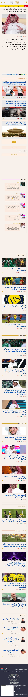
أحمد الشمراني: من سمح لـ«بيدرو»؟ (10, 651)
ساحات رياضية (21, 424)
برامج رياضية (22, 336)
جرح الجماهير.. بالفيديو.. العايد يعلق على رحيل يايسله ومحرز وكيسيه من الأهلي (15, 371)
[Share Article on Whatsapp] (22, 74)
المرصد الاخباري (21, 78)
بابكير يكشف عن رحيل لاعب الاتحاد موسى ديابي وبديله (15, 438)
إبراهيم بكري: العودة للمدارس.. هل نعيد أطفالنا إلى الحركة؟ (11, 639)
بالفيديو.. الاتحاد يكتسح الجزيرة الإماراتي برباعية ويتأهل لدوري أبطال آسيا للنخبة (15, 585)
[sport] (11, 2)
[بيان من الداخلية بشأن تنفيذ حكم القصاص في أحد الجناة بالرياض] (14, 131)
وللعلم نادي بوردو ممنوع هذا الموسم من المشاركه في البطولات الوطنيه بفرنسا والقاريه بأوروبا (12, 218)
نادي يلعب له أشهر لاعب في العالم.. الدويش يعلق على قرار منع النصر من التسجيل (15, 457)
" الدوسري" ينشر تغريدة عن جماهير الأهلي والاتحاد (15, 477)
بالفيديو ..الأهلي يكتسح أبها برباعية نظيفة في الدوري (16, 269)
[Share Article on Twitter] (20, 74)
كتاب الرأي (22, 615)
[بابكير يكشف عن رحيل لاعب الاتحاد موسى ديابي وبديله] (14, 431)
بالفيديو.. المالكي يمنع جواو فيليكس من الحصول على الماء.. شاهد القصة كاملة (14, 520)
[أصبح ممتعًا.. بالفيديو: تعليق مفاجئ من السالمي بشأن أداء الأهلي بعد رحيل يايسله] (14, 404)
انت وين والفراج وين (16, 223)
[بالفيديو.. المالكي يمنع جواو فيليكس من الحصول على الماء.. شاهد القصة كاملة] (14, 513)
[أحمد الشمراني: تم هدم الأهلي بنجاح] (23, 629)
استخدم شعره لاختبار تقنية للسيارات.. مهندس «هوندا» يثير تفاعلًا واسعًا (14, 83)
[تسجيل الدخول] (26, 2)
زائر (19, 214)
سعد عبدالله (18, 193)
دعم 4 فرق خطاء (17, 203)
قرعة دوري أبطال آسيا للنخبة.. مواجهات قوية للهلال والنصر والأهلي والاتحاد (15, 564)
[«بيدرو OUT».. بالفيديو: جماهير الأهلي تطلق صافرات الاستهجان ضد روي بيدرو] (14, 343)
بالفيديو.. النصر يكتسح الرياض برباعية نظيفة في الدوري (15, 325)
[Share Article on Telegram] (24, 74)
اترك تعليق (14, 147)
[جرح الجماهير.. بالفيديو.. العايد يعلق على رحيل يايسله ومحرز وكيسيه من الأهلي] (14, 363)
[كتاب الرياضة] (24, 2)
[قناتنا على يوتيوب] (14, 691)
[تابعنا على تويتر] (18, 692)
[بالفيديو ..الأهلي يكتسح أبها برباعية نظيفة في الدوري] (14, 262)
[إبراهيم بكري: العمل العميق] (23, 620)
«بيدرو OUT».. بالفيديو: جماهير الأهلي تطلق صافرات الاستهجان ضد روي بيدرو (14, 351)
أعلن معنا (13, 672)
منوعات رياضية (21, 506)
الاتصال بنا (18, 672)
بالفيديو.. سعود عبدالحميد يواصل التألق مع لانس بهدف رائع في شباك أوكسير (14, 545)
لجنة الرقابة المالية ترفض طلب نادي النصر (15, 307)
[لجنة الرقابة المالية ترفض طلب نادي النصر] (14, 299)
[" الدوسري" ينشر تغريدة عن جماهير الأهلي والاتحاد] (14, 470)
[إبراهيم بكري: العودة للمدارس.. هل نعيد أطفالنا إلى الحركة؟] (23, 639)
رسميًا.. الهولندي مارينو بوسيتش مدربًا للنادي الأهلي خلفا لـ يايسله (14, 605)
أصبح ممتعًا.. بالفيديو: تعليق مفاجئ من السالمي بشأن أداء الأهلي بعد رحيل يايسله (14, 412)
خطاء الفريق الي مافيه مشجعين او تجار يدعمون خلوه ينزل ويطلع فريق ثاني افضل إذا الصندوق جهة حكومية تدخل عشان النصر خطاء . (12, 208)
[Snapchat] (25, 74)
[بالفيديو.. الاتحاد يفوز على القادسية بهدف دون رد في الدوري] (14, 281)
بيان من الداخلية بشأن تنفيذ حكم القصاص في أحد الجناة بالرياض (16, 123)
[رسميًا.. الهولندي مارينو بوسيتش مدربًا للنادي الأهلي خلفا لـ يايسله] (14, 597)
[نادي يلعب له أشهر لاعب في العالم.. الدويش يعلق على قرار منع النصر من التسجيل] (14, 449)
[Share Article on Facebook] (18, 74)
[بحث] (4, 2)
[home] (17, 2)
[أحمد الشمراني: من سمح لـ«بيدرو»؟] (23, 651)
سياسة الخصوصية (6, 672)
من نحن (23, 672)
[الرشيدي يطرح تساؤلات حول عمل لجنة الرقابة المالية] (14, 488)
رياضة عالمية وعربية (20, 531)
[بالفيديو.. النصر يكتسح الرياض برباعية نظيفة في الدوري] (14, 318)
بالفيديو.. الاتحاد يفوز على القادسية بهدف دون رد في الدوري (15, 288)
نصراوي (18, 182)
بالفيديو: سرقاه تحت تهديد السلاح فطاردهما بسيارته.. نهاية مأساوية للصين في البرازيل (16, 103)
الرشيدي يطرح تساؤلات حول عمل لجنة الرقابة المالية (15, 496)
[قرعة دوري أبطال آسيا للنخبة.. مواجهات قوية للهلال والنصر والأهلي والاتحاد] (14, 556)
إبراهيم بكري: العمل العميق (11, 619)
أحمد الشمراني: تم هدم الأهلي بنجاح (11, 628)
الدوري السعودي (20, 255)
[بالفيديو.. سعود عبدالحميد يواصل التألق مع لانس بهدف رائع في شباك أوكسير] (14, 538)
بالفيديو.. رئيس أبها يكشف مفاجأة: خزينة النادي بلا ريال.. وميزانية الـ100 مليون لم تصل (15, 392)
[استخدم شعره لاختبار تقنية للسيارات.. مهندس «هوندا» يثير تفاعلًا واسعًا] (14, 91)
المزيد (14, 142)
